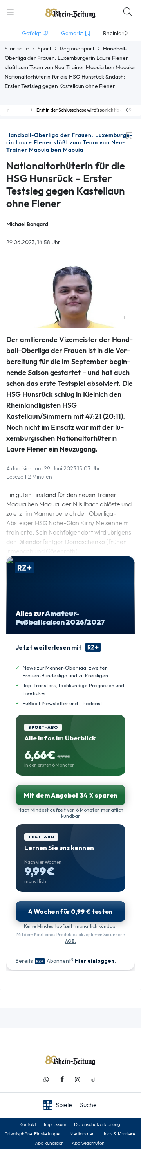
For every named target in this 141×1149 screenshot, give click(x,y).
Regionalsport (77, 48)
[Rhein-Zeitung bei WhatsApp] (46, 1079)
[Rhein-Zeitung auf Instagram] (77, 1079)
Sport (44, 48)
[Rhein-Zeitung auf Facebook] (62, 1079)
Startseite (17, 48)
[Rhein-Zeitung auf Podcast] (93, 1079)
